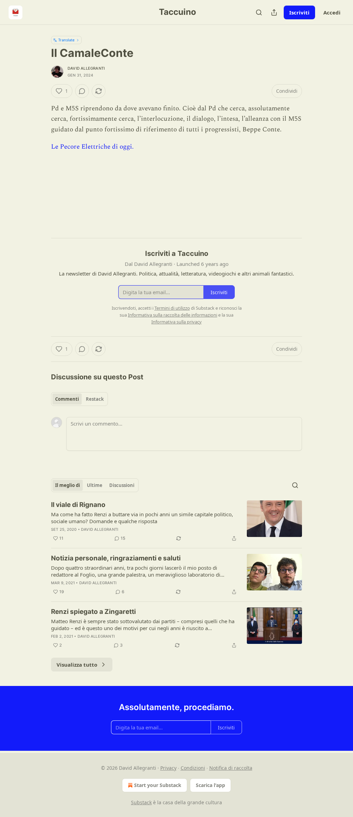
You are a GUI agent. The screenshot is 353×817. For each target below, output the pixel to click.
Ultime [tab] (94, 485)
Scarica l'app (210, 785)
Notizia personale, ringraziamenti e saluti (116, 558)
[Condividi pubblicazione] (274, 12)
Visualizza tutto (77, 664)
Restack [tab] (95, 399)
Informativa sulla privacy (176, 322)
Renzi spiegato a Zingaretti (93, 612)
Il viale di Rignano (78, 505)
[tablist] (79, 399)
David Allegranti (86, 68)
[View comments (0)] (82, 91)
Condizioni (193, 768)
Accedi (332, 12)
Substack (141, 802)
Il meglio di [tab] (67, 485)
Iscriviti (299, 12)
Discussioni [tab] (121, 485)
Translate (66, 39)
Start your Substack (157, 785)
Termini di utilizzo (172, 308)
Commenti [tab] (67, 399)
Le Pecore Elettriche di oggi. (92, 147)
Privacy (168, 768)
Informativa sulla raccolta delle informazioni (172, 315)
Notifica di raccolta (230, 768)
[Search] (259, 12)
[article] (176, 521)
